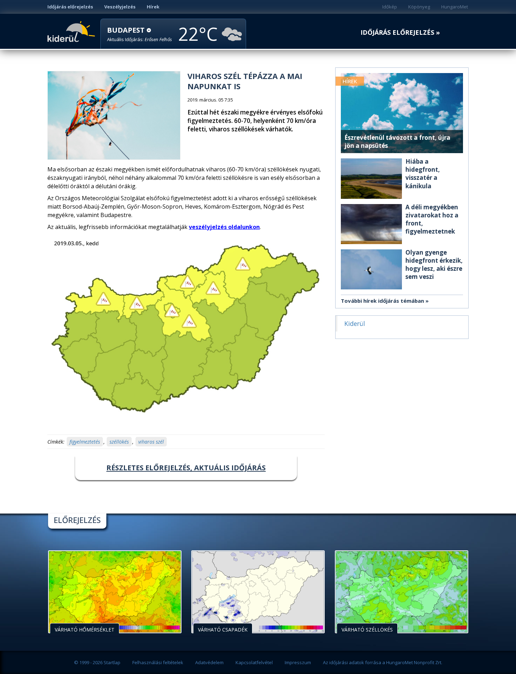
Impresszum (298, 662)
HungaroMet (454, 7)
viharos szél (151, 441)
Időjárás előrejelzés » (400, 32)
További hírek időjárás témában (382, 300)
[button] (139, 34)
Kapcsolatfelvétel (254, 662)
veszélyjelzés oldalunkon (224, 227)
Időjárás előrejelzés (70, 7)
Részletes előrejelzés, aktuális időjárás (186, 467)
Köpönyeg (419, 7)
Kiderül (72, 31)
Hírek (153, 7)
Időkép (389, 7)
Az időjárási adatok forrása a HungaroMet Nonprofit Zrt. (382, 662)
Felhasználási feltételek (157, 662)
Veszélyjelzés (119, 7)
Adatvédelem (209, 662)
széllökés (119, 441)
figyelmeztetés (85, 441)
